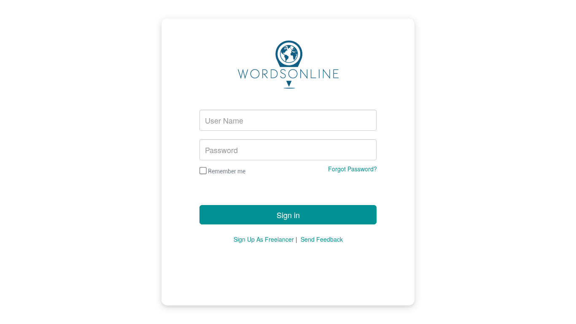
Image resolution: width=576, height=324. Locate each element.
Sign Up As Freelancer (264, 239)
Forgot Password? (352, 169)
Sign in (288, 214)
